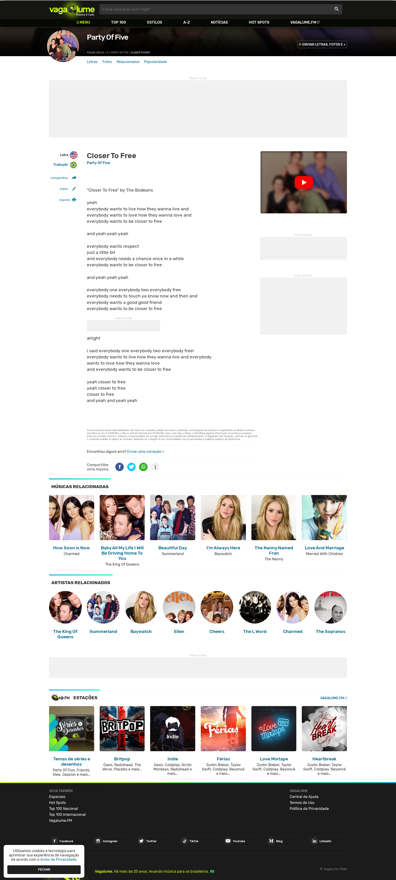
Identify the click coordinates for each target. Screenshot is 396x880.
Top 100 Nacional (63, 808)
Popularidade (155, 62)
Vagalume (72, 9)
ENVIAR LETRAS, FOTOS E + (324, 45)
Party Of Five (107, 37)
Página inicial (95, 52)
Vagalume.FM (303, 22)
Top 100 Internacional (67, 814)
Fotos (107, 62)
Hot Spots (259, 22)
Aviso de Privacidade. (58, 859)
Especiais (57, 797)
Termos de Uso (302, 802)
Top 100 (118, 22)
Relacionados (128, 62)
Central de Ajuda (304, 797)
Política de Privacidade (309, 808)
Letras (92, 62)
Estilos (154, 22)
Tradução (60, 165)
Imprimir (64, 200)
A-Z (186, 22)
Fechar (44, 869)
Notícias (219, 22)
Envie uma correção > (145, 451)
